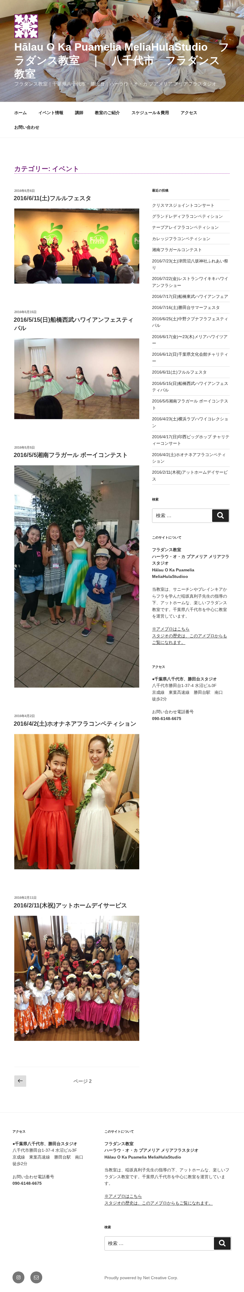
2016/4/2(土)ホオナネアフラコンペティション (75, 723)
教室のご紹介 (107, 112)
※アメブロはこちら (171, 628)
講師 (79, 112)
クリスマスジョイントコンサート (183, 205)
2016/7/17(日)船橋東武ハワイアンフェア (190, 296)
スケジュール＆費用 (150, 112)
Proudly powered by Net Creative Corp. (141, 1277)
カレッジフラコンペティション (181, 238)
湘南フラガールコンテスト (177, 249)
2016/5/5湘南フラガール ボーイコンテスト (71, 455)
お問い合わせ (26, 127)
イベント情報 (50, 112)
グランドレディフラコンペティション (187, 216)
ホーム (20, 112)
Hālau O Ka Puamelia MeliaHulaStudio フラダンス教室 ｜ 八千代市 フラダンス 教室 (122, 60)
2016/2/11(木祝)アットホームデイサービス (70, 905)
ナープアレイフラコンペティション (185, 227)
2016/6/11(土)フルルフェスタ (52, 198)
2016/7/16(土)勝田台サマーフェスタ (186, 307)
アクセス (189, 112)
